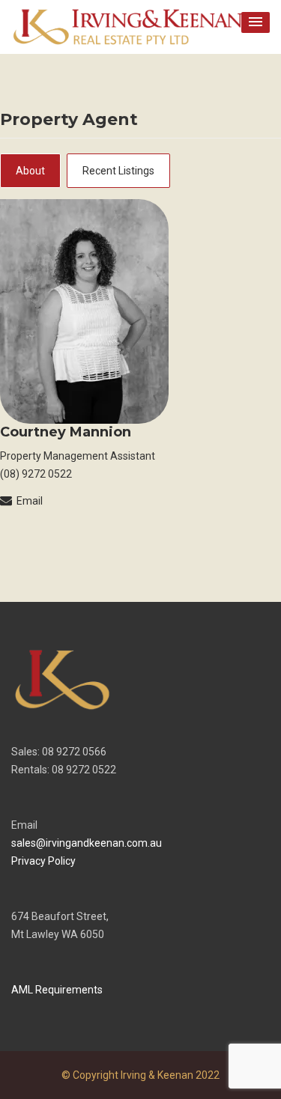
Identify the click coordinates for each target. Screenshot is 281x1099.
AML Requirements (57, 990)
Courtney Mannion (65, 432)
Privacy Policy (43, 861)
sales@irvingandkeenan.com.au (86, 843)
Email (29, 501)
